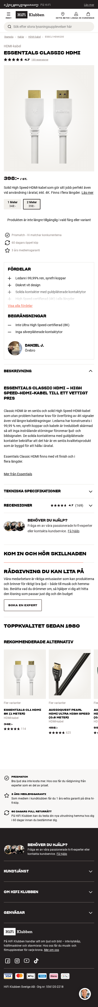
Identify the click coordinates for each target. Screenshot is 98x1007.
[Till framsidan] (30, 15)
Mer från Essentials (18, 474)
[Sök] (9, 26)
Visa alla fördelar (20, 306)
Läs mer (89, 4)
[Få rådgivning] (85, 994)
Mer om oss (51, 940)
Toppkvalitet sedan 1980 (42, 604)
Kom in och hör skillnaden (45, 554)
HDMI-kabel (34, 36)
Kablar (21, 36)
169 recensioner (39, 59)
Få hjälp (73, 531)
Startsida (8, 36)
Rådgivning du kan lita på (44, 571)
